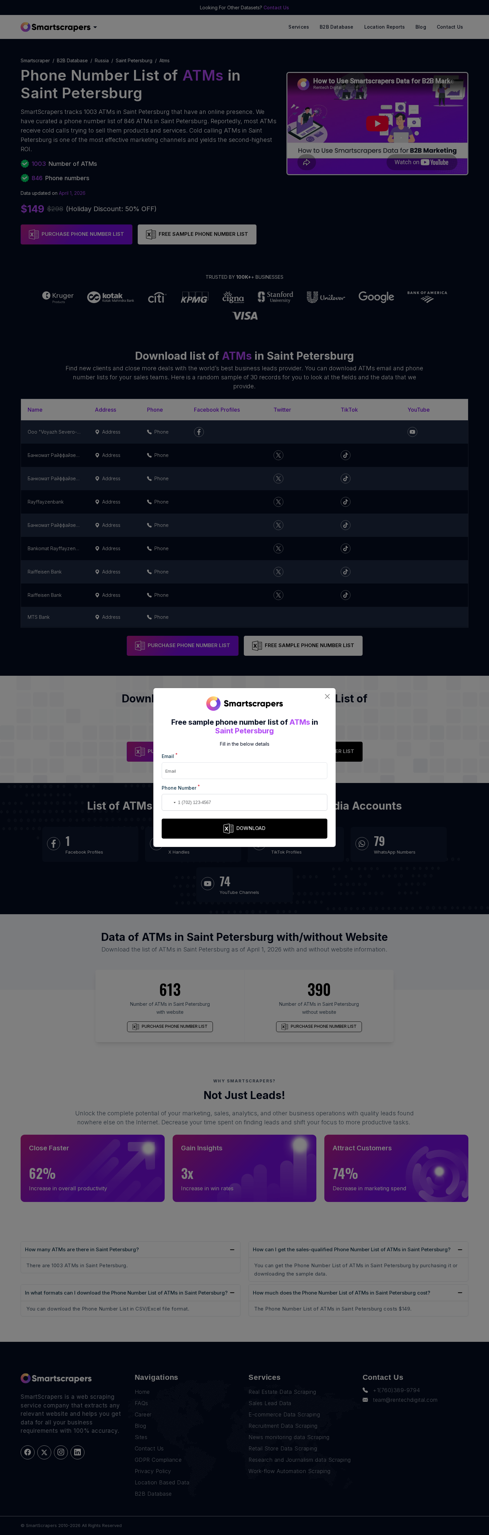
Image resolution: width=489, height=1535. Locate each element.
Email (170, 756)
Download (250, 828)
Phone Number (181, 787)
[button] (168, 802)
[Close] (327, 696)
